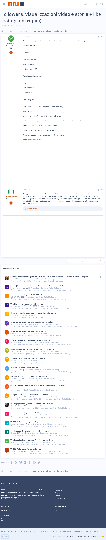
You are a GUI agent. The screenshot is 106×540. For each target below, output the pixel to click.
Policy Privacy (81, 536)
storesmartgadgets (17, 424)
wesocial (6, 25)
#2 (102, 190)
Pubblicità (58, 490)
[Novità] (96, 4)
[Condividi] (98, 37)
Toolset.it (4, 513)
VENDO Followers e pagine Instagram (25, 422)
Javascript (20, 408)
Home (95, 536)
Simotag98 (14, 351)
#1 (102, 37)
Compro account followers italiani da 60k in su (29, 394)
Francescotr (21, 344)
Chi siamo (58, 488)
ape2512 (20, 453)
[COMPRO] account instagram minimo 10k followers (32, 349)
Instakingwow (15, 451)
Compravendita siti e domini (48, 306)
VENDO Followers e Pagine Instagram (25, 449)
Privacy (57, 493)
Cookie (57, 496)
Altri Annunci (32, 315)
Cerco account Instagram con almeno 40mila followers (33, 313)
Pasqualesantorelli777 (18, 306)
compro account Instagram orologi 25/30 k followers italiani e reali (38, 385)
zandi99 (13, 360)
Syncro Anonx (15, 288)
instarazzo (54, 201)
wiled (12, 442)
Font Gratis (5, 518)
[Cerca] (102, 4)
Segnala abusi (60, 498)
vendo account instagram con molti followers (29, 431)
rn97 (18, 444)
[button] (4, 4)
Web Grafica (5, 521)
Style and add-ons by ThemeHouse (58, 531)
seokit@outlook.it (34, 139)
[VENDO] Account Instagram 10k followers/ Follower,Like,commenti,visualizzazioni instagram (49, 277)
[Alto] (99, 536)
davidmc (13, 379)
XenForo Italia (93, 531)
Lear (12, 279)
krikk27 (13, 297)
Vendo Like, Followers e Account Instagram (28, 358)
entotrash (13, 333)
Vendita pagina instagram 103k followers (27, 304)
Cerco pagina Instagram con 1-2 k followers (28, 331)
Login (57, 510)
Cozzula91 (14, 315)
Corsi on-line (5, 510)
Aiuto (90, 536)
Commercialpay (16, 397)
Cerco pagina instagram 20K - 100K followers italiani (32, 322)
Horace (13, 433)
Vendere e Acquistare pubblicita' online (41, 379)
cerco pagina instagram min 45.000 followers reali (31, 413)
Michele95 (20, 335)
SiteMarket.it (5, 515)
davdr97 (20, 426)
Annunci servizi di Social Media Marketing (39, 279)
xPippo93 (13, 406)
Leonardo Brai (15, 342)
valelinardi (14, 324)
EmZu (19, 317)
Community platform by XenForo (23, 531)
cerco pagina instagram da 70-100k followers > (29, 295)
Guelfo (12, 388)
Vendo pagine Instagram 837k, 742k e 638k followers (31, 404)
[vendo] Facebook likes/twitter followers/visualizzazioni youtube (37, 286)
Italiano (5, 536)
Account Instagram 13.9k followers (24, 367)
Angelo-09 (14, 369)
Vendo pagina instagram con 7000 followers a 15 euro (32, 440)
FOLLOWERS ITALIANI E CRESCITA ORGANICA (28, 376)
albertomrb (21, 372)
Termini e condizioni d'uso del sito (63, 536)
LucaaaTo (13, 415)
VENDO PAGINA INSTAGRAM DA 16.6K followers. (30, 340)
